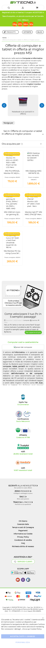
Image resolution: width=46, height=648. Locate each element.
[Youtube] (17, 579)
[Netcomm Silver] (19, 414)
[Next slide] (42, 105)
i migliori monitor (33, 84)
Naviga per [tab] (8, 123)
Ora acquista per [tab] (11, 143)
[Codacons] (23, 430)
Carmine (34, 320)
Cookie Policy (36, 629)
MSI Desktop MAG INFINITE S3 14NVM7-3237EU (34, 173)
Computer (26, 320)
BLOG (39, 32)
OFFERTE (27, 32)
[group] (23, 105)
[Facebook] (28, 579)
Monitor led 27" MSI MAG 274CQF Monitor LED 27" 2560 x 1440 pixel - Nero (33, 215)
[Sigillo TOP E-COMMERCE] (23, 397)
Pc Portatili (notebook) (31, 72)
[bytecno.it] (23, 2)
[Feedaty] (23, 463)
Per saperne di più (33, 332)
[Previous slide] (4, 105)
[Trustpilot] (23, 446)
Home (4, 38)
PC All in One (13, 77)
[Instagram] (23, 579)
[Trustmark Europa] (27, 414)
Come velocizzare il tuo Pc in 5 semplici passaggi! (23, 315)
